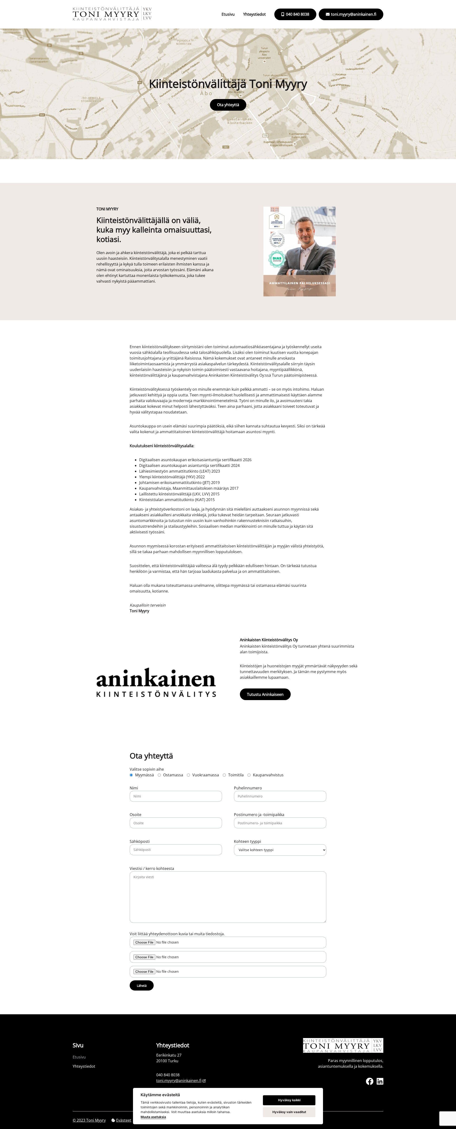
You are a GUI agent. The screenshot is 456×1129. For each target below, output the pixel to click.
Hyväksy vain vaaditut (289, 1112)
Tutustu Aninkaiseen (265, 694)
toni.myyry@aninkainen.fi (353, 14)
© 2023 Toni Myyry (89, 1120)
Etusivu (228, 14)
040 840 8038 (297, 14)
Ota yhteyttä (228, 104)
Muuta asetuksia (153, 1117)
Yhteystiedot (254, 14)
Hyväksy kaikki (289, 1100)
